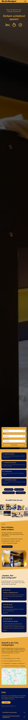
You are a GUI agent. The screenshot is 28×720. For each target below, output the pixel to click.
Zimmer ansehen (7, 546)
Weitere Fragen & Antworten (7, 706)
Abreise (5, 433)
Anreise (5, 428)
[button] (14, 712)
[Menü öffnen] (25, 1)
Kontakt (6, 702)
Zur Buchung (14, 445)
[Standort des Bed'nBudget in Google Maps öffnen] (14, 676)
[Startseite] (8, 1)
